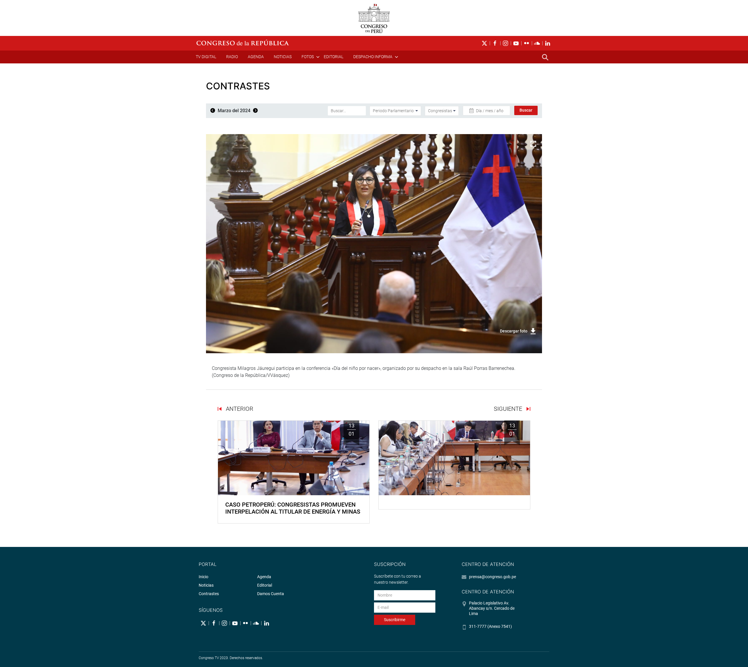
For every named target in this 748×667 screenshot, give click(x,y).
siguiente (509, 408)
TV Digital (206, 56)
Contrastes (209, 593)
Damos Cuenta (270, 593)
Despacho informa (372, 56)
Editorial (333, 56)
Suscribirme (394, 619)
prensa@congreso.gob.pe (492, 576)
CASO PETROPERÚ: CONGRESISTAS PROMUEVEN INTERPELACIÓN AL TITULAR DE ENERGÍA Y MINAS (292, 508)
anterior (238, 408)
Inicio (203, 576)
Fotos (308, 56)
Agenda (256, 56)
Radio (232, 56)
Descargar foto (513, 331)
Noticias (283, 56)
